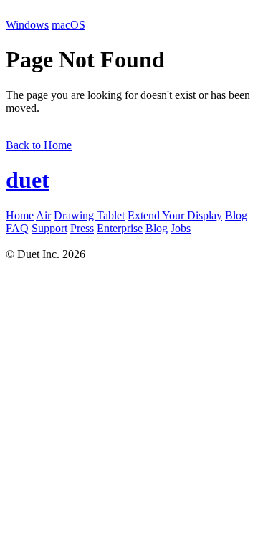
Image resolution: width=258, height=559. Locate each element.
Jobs (181, 228)
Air (43, 215)
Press (82, 228)
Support (49, 228)
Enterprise (120, 228)
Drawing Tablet (89, 215)
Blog (236, 215)
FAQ (17, 228)
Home (20, 215)
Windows (27, 25)
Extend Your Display (175, 215)
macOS (68, 25)
